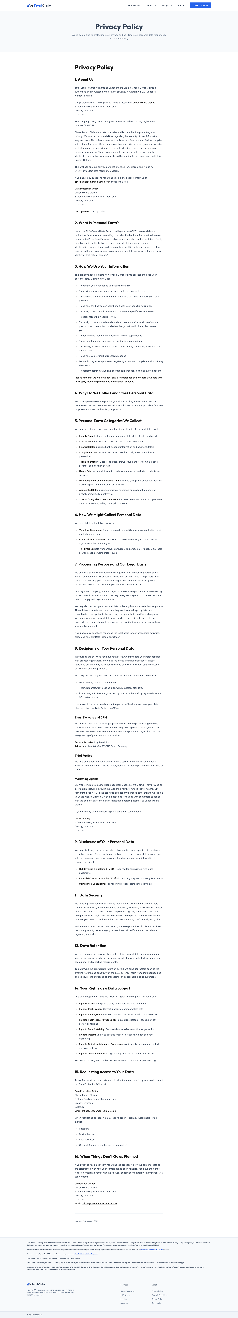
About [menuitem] (181, 5)
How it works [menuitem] (134, 5)
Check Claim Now (200, 5)
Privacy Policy (157, 1291)
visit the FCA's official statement (86, 1254)
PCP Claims (125, 1295)
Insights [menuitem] (166, 5)
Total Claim (38, 1284)
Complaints (156, 1303)
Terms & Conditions (159, 1295)
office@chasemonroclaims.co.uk (92, 181)
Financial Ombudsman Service (152, 1249)
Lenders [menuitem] (150, 5)
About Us (124, 1303)
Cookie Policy (157, 1299)
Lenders (123, 1299)
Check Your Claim (127, 1291)
